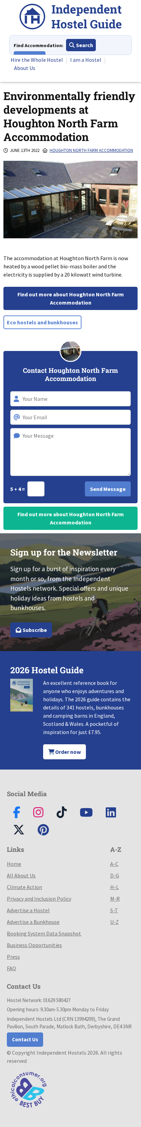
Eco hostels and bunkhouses (42, 322)
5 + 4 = (18, 488)
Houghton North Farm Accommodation (91, 150)
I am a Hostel (85, 59)
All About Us (21, 875)
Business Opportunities (34, 945)
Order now (67, 751)
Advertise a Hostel (28, 910)
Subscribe (34, 629)
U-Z (114, 921)
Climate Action (24, 887)
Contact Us (25, 1039)
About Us (24, 68)
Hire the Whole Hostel (37, 59)
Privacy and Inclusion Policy (39, 898)
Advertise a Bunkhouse (33, 921)
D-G (114, 875)
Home (14, 863)
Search (84, 45)
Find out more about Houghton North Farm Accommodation (70, 298)
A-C (114, 863)
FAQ (11, 968)
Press (13, 956)
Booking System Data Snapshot (44, 933)
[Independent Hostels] (70, 17)
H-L (114, 887)
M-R (115, 898)
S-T (114, 910)
